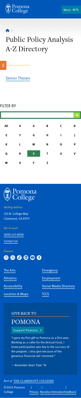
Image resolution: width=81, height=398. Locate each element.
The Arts (10, 270)
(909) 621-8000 (14, 234)
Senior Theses (18, 78)
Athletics (10, 277)
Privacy (34, 392)
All (6, 126)
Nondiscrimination (52, 392)
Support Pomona (25, 330)
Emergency (50, 270)
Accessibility (13, 285)
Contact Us (11, 241)
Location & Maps (16, 293)
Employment (51, 277)
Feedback (70, 392)
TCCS (45, 293)
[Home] (17, 9)
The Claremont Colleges (33, 381)
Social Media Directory (58, 285)
